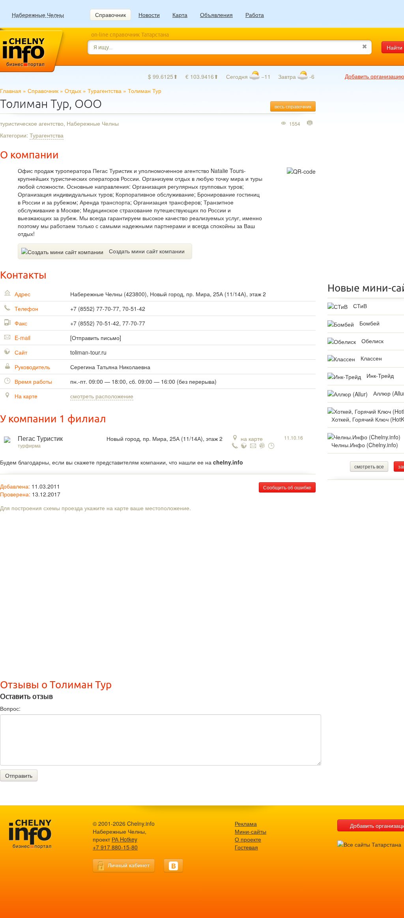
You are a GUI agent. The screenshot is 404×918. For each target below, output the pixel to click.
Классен (371, 358)
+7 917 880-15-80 (115, 847)
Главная (10, 91)
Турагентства (105, 91)
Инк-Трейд (380, 375)
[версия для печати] (311, 123)
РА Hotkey (124, 839)
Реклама (246, 823)
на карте (252, 438)
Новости (149, 15)
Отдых (73, 91)
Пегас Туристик (40, 438)
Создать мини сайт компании (147, 251)
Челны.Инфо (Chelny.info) (364, 445)
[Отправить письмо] (95, 338)
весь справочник (293, 106)
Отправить (18, 775)
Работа (254, 15)
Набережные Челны (38, 15)
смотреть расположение (101, 396)
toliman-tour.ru (88, 352)
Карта (179, 15)
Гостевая (246, 847)
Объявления (216, 15)
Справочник (110, 15)
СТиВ (360, 306)
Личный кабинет (129, 865)
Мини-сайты (250, 831)
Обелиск (372, 341)
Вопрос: (10, 708)
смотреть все (369, 466)
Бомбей (369, 323)
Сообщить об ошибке (287, 487)
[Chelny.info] (37, 834)
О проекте (248, 839)
